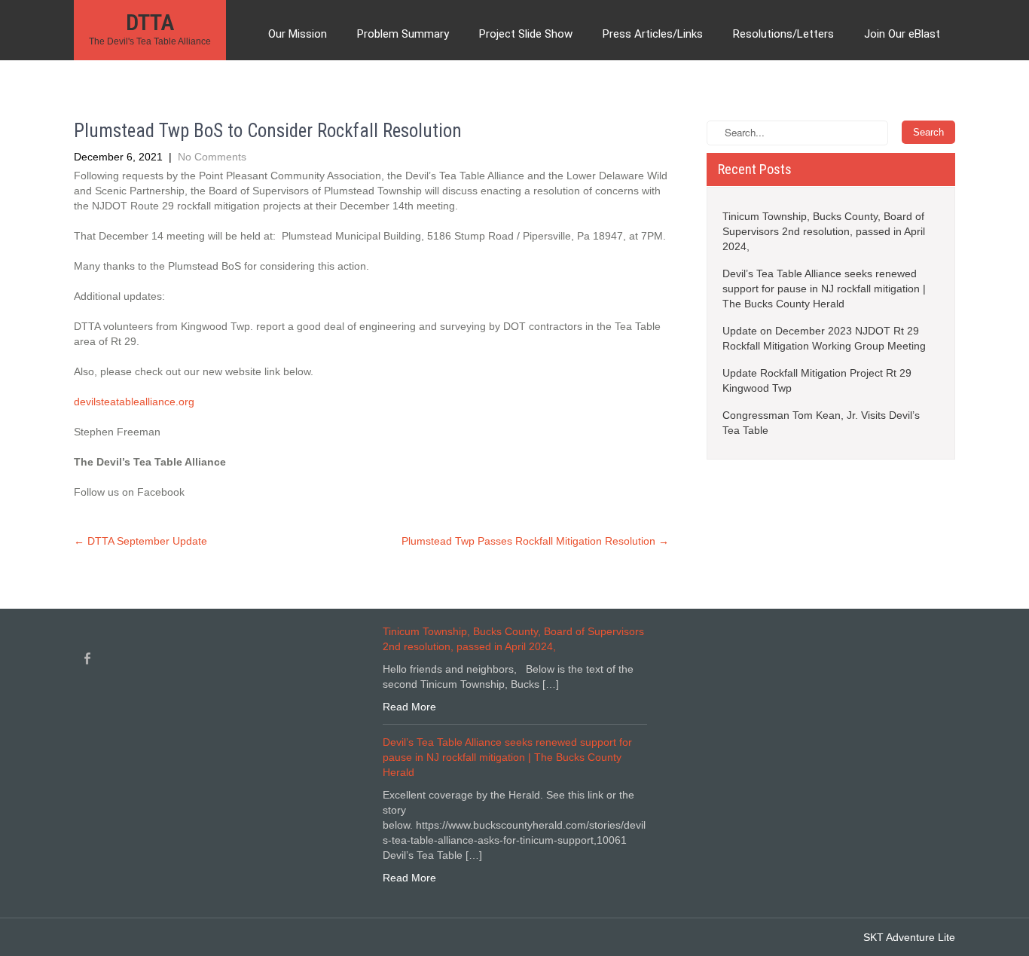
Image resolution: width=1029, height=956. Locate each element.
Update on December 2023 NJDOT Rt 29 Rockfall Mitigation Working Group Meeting (824, 338)
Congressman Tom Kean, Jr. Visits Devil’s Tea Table (821, 422)
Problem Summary (403, 34)
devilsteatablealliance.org (134, 402)
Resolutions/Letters (783, 34)
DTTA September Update (140, 541)
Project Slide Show (526, 34)
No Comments (212, 157)
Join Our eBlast (902, 34)
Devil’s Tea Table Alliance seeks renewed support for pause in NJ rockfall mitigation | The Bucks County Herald (824, 288)
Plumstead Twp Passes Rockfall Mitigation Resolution (535, 541)
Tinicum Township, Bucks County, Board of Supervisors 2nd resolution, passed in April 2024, (823, 231)
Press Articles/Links (653, 34)
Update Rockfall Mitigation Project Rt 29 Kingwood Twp (816, 380)
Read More (409, 707)
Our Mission (297, 34)
